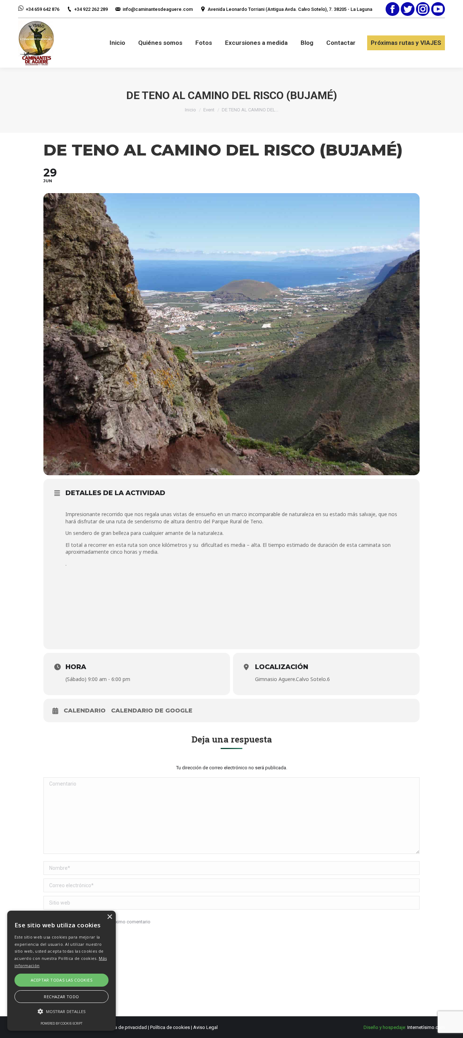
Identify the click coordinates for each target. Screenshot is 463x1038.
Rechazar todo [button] (61, 996)
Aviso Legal (205, 1027)
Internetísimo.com (426, 1027)
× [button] (109, 917)
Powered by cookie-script (61, 1023)
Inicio (190, 109)
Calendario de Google (151, 710)
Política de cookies (170, 1027)
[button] (61, 1011)
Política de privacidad (124, 1027)
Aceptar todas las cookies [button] (61, 980)
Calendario (85, 710)
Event (208, 109)
